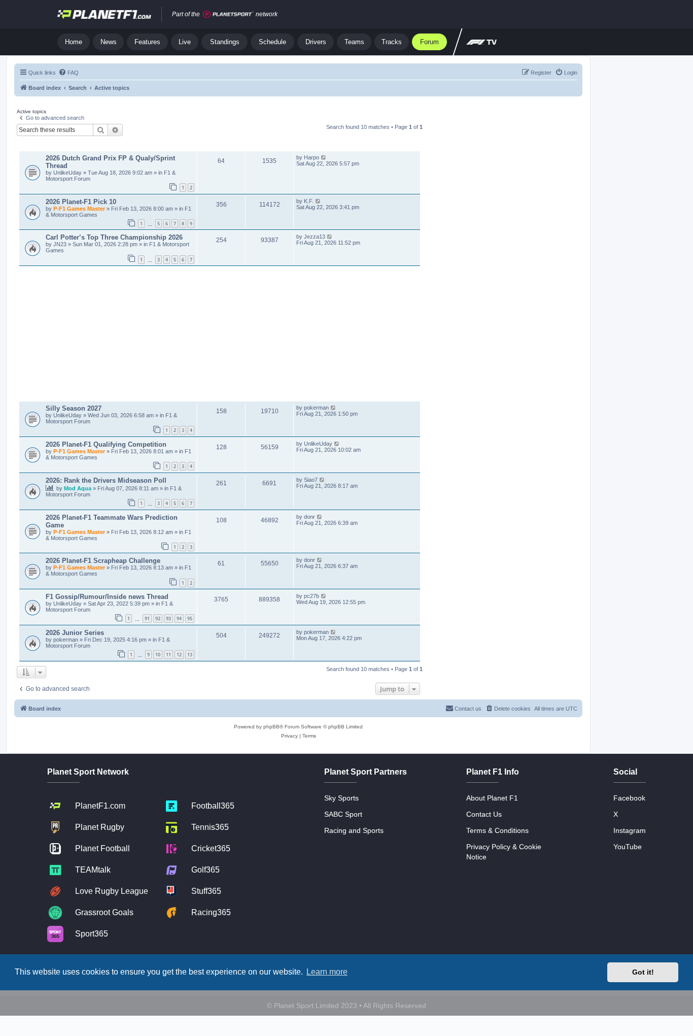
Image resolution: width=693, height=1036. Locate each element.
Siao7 (311, 480)
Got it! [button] (643, 972)
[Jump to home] (104, 14)
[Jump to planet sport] (228, 14)
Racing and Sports (354, 830)
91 (147, 618)
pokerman (316, 408)
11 (168, 654)
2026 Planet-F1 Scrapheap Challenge (103, 560)
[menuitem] (68, 72)
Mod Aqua (78, 488)
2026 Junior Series (75, 633)
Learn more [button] (327, 971)
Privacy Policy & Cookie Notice (503, 852)
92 (157, 618)
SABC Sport (343, 814)
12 (179, 654)
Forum (429, 42)
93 (168, 618)
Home (73, 42)
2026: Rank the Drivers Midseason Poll (106, 480)
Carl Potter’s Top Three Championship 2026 (114, 237)
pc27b (311, 596)
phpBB (271, 726)
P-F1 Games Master (80, 209)
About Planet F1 (492, 798)
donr (309, 517)
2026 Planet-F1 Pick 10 (81, 202)
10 (157, 654)
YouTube (627, 847)
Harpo (311, 157)
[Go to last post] (324, 157)
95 (189, 618)
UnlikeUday (68, 173)
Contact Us (484, 814)
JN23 (60, 244)
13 (189, 654)
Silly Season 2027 (73, 408)
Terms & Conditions (497, 830)
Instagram (629, 830)
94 (179, 618)
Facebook (629, 798)
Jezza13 (314, 236)
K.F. (309, 201)
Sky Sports (341, 798)
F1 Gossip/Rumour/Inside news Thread (107, 596)
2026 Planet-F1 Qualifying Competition (106, 444)
